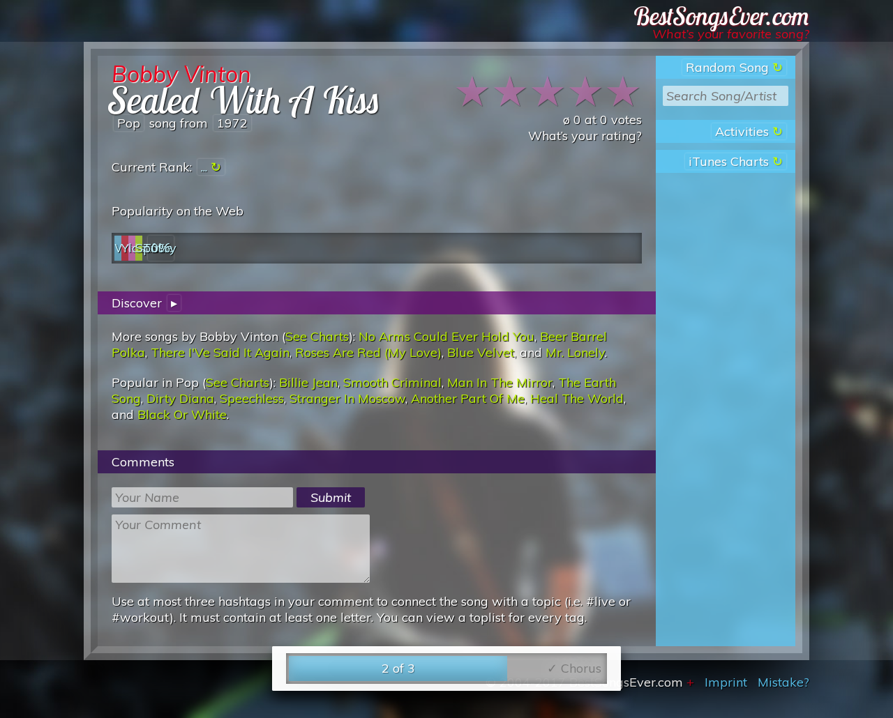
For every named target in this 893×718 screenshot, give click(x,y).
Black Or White (182, 414)
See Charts (317, 336)
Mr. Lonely (575, 352)
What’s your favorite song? (730, 34)
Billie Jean (308, 382)
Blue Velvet (480, 352)
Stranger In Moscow (347, 398)
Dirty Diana (180, 398)
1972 (232, 123)
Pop (128, 123)
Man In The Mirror (500, 382)
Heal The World (577, 398)
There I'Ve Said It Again (220, 352)
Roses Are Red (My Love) (368, 352)
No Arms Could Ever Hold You (446, 336)
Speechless (252, 398)
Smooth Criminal (392, 382)
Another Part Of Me (468, 398)
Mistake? (783, 682)
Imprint (726, 682)
